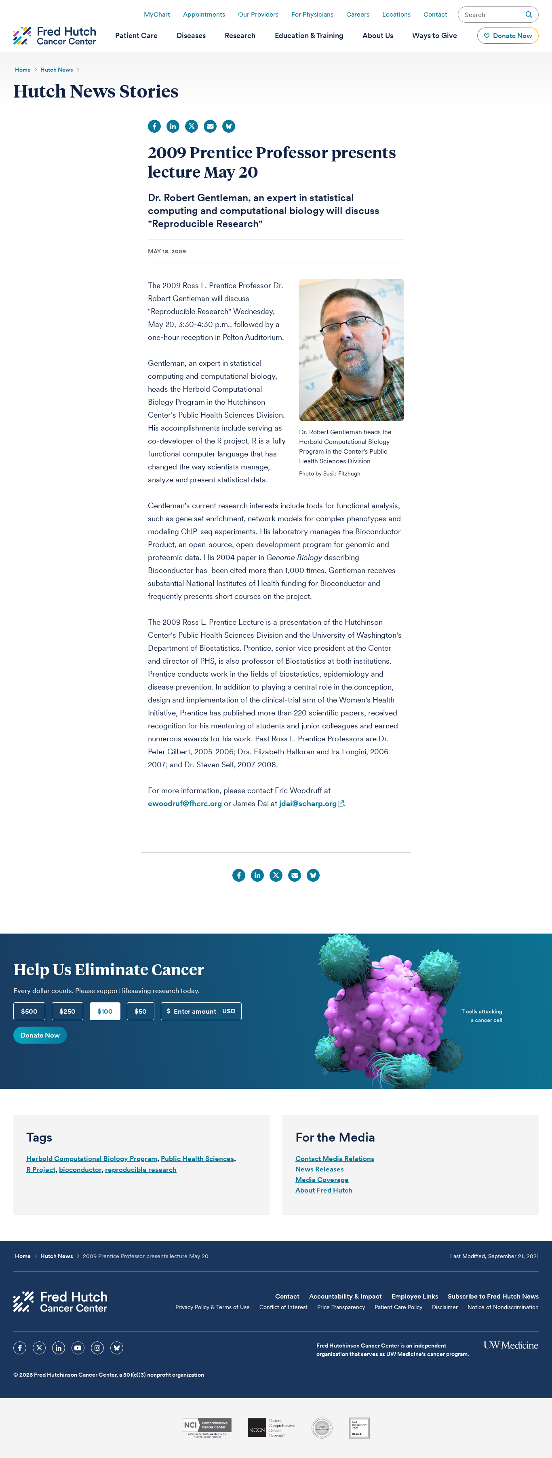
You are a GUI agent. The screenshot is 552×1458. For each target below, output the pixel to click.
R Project (40, 1169)
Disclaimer (445, 1307)
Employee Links (415, 1296)
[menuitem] (136, 35)
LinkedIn (172, 126)
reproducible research (141, 1169)
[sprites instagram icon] (97, 1347)
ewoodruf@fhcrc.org (185, 803)
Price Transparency (341, 1307)
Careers (357, 14)
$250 (67, 1011)
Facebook (154, 126)
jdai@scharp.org (308, 803)
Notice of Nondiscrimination (503, 1307)
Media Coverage (322, 1180)
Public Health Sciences (197, 1159)
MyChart (157, 14)
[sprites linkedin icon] (58, 1347)
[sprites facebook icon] (19, 1347)
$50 (141, 1011)
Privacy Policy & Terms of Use (212, 1307)
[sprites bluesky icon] (116, 1347)
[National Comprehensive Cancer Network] (271, 1427)
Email (210, 126)
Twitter (191, 126)
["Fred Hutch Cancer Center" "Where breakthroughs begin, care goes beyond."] (54, 36)
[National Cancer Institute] (207, 1428)
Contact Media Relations (334, 1159)
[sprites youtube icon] (78, 1347)
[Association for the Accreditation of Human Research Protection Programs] (322, 1428)
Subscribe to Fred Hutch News (493, 1296)
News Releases (319, 1169)
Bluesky (228, 126)
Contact (435, 14)
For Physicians (312, 14)
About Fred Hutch (323, 1190)
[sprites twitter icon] (39, 1347)
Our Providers (258, 14)
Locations (396, 14)
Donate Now (40, 1035)
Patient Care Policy (398, 1307)
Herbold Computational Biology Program (91, 1159)
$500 (29, 1011)
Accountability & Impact (345, 1296)
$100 (105, 1011)
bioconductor (80, 1169)
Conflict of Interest (283, 1307)
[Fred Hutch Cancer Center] (60, 1301)
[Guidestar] (359, 1428)
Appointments (204, 14)
